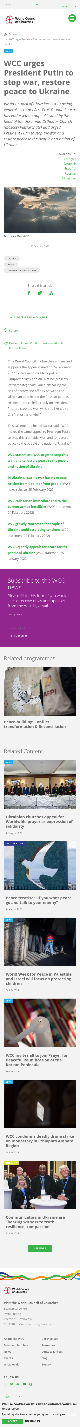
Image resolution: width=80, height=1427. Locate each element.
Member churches (16, 1345)
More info (71, 1414)
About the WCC (14, 1339)
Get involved (50, 1339)
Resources (48, 1345)
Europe (13, 330)
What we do (12, 1364)
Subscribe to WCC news (30, 317)
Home (5, 34)
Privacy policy (15, 614)
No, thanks (32, 1421)
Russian (70, 173)
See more (40, 1248)
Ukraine (12, 258)
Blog (44, 1358)
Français (70, 159)
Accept (12, 1421)
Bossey (46, 1364)
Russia (11, 264)
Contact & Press (52, 1351)
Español (70, 168)
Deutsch (70, 164)
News (16, 34)
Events (8, 1358)
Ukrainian (69, 178)
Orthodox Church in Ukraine (22, 270)
